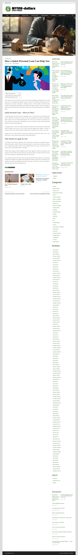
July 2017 (55, 430)
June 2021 (55, 332)
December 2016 (56, 445)
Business (54, 186)
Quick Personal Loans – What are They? (13, 95)
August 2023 (55, 305)
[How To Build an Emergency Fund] (12, 178)
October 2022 (55, 322)
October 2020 (55, 349)
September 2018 (56, 402)
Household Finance (57, 211)
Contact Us (55, 478)
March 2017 (55, 439)
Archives (54, 178)
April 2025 (55, 268)
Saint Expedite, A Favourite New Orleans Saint (61, 517)
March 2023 (55, 315)
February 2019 (56, 392)
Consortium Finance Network (58, 508)
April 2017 (55, 436)
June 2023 (55, 309)
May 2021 (55, 334)
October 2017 (55, 424)
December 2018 (56, 396)
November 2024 (56, 277)
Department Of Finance (58, 192)
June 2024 (55, 283)
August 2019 (55, 379)
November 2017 (56, 422)
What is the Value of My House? (58, 536)
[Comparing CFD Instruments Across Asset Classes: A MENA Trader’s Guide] (56, 163)
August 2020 (55, 354)
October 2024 (55, 279)
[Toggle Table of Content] (19, 94)
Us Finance (53, 15)
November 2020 (56, 347)
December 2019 (56, 371)
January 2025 (55, 275)
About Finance (62, 15)
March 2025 (55, 271)
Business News (56, 190)
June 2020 (55, 358)
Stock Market (55, 228)
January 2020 (55, 368)
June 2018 (55, 409)
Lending (54, 214)
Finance (54, 194)
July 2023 (55, 307)
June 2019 (55, 383)
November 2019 (56, 373)
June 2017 (55, 432)
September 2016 (56, 451)
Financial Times (56, 207)
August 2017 (55, 428)
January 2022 (55, 328)
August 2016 (55, 453)
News (54, 220)
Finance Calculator (57, 197)
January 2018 (55, 419)
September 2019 (56, 377)
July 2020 (55, 356)
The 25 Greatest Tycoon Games (58, 527)
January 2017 (55, 443)
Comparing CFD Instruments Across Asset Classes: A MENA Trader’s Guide (67, 164)
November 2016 (56, 447)
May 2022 (55, 324)
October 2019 (55, 375)
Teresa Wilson (16, 63)
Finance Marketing (57, 201)
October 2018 (55, 400)
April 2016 (55, 462)
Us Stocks (55, 239)
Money (54, 218)
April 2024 (55, 288)
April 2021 (55, 337)
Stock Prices (55, 231)
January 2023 (55, 320)
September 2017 (56, 426)
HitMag (71, 553)
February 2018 (56, 417)
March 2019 (55, 390)
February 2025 (56, 273)
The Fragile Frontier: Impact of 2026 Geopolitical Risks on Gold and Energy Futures (67, 97)
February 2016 (56, 466)
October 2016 (55, 449)
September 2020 (56, 351)
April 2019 (55, 388)
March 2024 (55, 290)
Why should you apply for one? (11, 97)
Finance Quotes (34, 15)
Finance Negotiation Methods (58, 512)
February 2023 (56, 317)
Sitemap (54, 482)
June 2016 (55, 458)
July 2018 (55, 407)
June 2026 (55, 249)
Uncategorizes (55, 237)
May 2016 (55, 460)
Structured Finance (57, 233)
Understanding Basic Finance (58, 503)
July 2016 (55, 456)
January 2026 (55, 258)
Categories (55, 176)
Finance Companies (57, 199)
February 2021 (56, 341)
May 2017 (55, 434)
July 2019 (55, 381)
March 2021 (55, 339)
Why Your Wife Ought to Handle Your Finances (62, 531)
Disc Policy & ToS (56, 480)
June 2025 (55, 264)
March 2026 (55, 254)
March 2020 (55, 364)
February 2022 (56, 326)
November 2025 (56, 260)
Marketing (55, 216)
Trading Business (56, 235)
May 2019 (55, 385)
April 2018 (55, 413)
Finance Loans (25, 15)
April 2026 (55, 251)
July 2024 (55, 281)
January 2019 (55, 394)
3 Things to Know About (25, 184)
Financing (55, 209)
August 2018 (55, 405)
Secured (54, 224)
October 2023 (55, 300)
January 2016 (55, 468)
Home (7, 15)
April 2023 (55, 313)
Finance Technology (57, 205)
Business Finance (56, 188)
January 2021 (55, 343)
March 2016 (55, 464)
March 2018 (55, 415)
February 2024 (56, 292)
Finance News (55, 203)
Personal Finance (8, 58)
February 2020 (56, 366)
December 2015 (56, 470)
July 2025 (55, 262)
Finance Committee (14, 15)
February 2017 (56, 441)
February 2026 (56, 256)
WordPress (66, 553)
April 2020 (55, 362)
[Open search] (72, 15)
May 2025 (55, 266)
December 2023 (56, 296)
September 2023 (56, 302)
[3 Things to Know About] (27, 178)
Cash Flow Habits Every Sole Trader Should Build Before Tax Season (67, 63)
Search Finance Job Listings (58, 522)
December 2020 (56, 345)
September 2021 (56, 330)
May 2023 (55, 311)
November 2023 (56, 298)
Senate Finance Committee (58, 226)
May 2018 (55, 411)
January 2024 (55, 294)
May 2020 (55, 360)
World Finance (56, 241)
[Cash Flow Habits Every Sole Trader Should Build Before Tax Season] (56, 61)
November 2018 (56, 398)
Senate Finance (44, 15)
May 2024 (55, 285)
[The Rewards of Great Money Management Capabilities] (43, 175)
